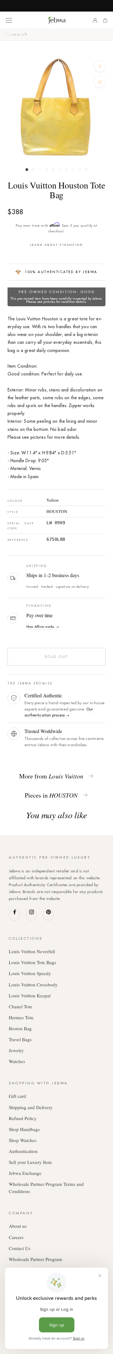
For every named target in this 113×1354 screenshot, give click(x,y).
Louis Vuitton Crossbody (33, 984)
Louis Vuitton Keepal (30, 995)
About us (18, 1226)
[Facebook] (14, 915)
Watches (17, 1061)
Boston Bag (20, 1028)
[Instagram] (31, 915)
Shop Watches (22, 1140)
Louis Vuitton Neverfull (32, 951)
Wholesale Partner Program (35, 1259)
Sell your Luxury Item (30, 1162)
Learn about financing (56, 245)
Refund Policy (23, 1118)
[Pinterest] (48, 915)
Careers (16, 1237)
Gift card (17, 1096)
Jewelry (16, 1050)
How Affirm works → (42, 626)
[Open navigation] (9, 20)
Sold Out (56, 656)
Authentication (23, 1151)
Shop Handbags (24, 1129)
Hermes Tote (21, 1017)
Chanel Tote (20, 1006)
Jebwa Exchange (25, 1173)
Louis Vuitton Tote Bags (32, 962)
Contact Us (19, 1248)
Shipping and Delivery (31, 1107)
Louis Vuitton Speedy (30, 973)
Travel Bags (20, 1039)
